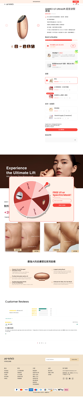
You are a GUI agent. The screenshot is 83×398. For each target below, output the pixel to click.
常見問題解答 (36, 384)
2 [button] (39, 343)
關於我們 (50, 370)
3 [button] (41, 343)
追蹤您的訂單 (36, 372)
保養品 (5, 378)
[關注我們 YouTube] (69, 378)
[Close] (72, 178)
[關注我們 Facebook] (63, 378)
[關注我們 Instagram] (66, 378)
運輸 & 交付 (35, 376)
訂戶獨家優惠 (20, 370)
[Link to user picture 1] (8, 336)
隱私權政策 (35, 380)
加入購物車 (61, 129)
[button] (34, 308)
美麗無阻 (19, 372)
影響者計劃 (20, 376)
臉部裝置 (6, 372)
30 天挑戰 (19, 374)
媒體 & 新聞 (51, 372)
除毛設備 (6, 376)
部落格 (49, 374)
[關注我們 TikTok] (72, 378)
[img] (8, 322)
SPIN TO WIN (62, 205)
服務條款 (35, 382)
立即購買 (76, 1)
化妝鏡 (5, 374)
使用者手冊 (35, 378)
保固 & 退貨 (35, 374)
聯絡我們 (35, 370)
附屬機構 (19, 378)
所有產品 (6, 370)
